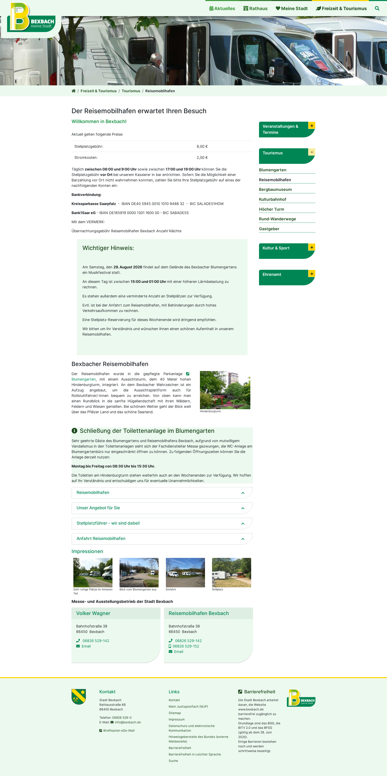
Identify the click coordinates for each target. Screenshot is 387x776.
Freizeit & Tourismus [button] (344, 8)
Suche (173, 761)
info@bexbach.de (128, 722)
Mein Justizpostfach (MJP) (188, 706)
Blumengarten (272, 169)
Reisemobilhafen (275, 179)
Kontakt (174, 700)
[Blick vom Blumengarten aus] (139, 572)
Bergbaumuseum (275, 189)
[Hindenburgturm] (225, 390)
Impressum (177, 719)
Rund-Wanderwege (277, 218)
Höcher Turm (271, 209)
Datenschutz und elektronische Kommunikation (192, 728)
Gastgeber (269, 228)
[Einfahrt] (185, 572)
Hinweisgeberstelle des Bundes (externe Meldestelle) (198, 739)
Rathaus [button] (258, 8)
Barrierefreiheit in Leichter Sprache (195, 754)
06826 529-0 (122, 718)
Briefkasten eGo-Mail (119, 730)
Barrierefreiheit (180, 748)
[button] (377, 8)
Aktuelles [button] (224, 8)
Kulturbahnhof (272, 199)
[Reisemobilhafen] (74, 91)
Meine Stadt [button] (294, 8)
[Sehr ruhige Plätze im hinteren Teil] (92, 572)
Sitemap (175, 713)
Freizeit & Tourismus (99, 91)
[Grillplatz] (231, 572)
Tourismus (131, 91)
